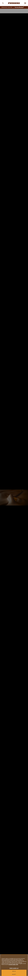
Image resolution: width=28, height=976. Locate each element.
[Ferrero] (14, 3)
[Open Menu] (25, 3)
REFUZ (14, 971)
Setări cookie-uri (14, 968)
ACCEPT (14, 974)
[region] (14, 965)
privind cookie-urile (13, 964)
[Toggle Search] (2, 3)
